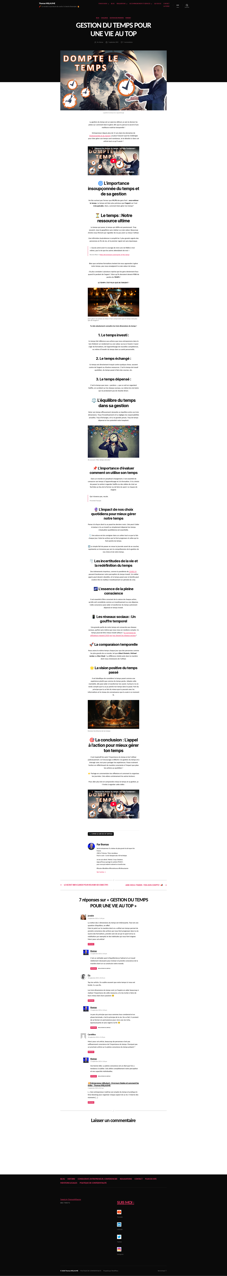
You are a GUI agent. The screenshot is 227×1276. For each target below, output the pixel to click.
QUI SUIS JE (157, 4)
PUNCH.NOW (103, 4)
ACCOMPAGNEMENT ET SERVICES (139, 4)
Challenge (104, 18)
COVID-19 (132, 572)
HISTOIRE (71, 1179)
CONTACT (166, 4)
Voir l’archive (101, 872)
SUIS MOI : (125, 1203)
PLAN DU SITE (151, 1179)
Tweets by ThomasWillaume (70, 1199)
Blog (97, 18)
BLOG (112, 4)
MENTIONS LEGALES (68, 1183)
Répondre (91, 944)
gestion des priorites (117, 18)
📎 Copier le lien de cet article (100, 834)
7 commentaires (127, 42)
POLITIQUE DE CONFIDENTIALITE (93, 1183)
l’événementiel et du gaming (100, 136)
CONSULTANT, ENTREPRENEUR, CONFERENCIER (97, 1179)
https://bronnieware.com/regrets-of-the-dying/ (114, 254)
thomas (101, 42)
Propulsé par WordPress (110, 1271)
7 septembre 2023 (113, 42)
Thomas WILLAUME (47, 3)
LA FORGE (166, 6)
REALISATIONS (121, 4)
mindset (128, 18)
